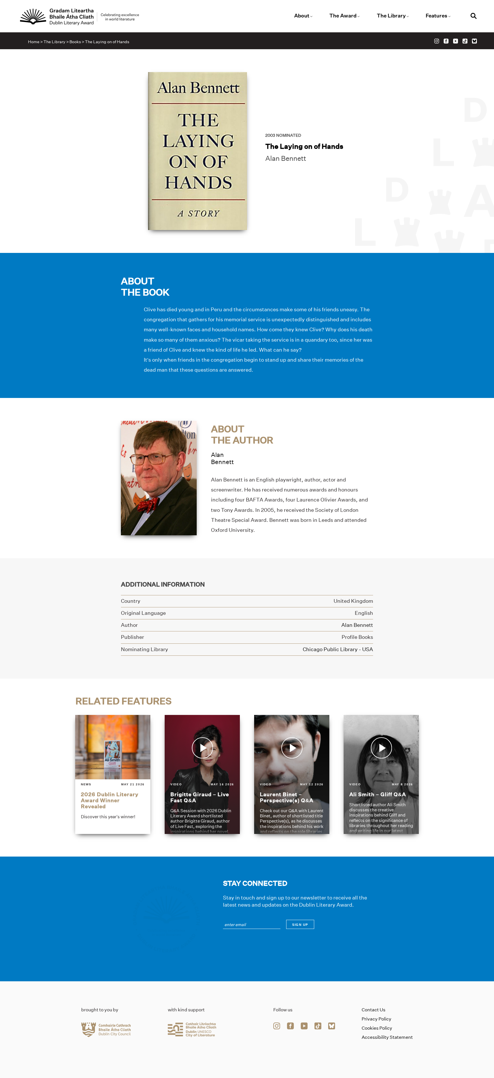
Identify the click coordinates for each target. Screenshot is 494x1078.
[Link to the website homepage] (79, 17)
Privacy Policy (376, 1019)
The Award (342, 16)
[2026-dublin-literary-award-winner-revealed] (112, 774)
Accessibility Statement (387, 1037)
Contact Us (373, 1009)
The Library (391, 16)
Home (33, 41)
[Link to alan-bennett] (159, 477)
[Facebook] (446, 41)
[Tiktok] (465, 41)
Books (75, 41)
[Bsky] (474, 41)
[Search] (474, 16)
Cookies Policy (377, 1028)
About (301, 16)
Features (436, 16)
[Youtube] (455, 41)
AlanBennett (222, 458)
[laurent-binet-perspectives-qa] (291, 774)
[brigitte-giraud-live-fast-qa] (202, 774)
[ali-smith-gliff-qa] (381, 774)
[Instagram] (436, 41)
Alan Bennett (285, 158)
